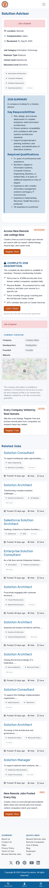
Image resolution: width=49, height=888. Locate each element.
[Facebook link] (18, 863)
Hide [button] (32, 476)
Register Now (12, 251)
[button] (40, 476)
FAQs (4, 845)
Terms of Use (8, 851)
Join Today (12, 308)
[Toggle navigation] (43, 4)
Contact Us (7, 842)
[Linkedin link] (38, 863)
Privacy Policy (8, 848)
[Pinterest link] (24, 863)
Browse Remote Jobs (11, 854)
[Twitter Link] (11, 863)
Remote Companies (35, 842)
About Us (6, 839)
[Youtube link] (31, 863)
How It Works (32, 845)
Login (28, 854)
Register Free (12, 430)
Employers (31, 851)
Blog (28, 848)
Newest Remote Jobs (36, 839)
